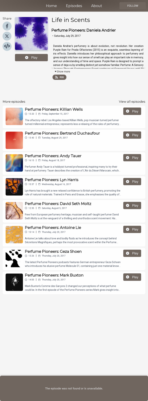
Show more (63, 71)
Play (34, 57)
